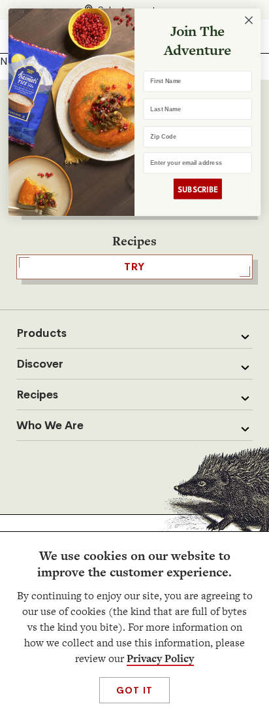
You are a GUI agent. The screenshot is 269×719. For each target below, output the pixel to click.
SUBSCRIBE (197, 188)
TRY (134, 266)
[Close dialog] (248, 20)
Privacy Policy (160, 658)
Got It (134, 690)
